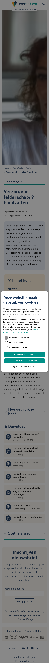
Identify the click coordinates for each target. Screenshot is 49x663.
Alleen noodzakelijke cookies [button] (24, 361)
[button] (24, 366)
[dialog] (24, 331)
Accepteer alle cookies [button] (24, 354)
